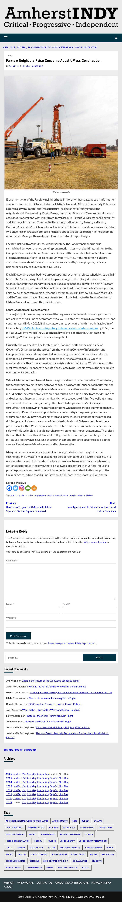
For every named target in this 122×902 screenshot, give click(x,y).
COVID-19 (53, 827)
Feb (19, 773)
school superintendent (55, 861)
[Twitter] (15, 488)
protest (21, 854)
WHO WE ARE (25, 882)
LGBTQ (9, 847)
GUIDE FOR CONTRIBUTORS (71, 882)
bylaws (98, 821)
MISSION (9, 882)
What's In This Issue (67, 867)
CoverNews (82, 896)
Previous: (28, 507)
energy (33, 834)
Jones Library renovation (93, 841)
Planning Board (93, 847)
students (97, 861)
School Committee (15, 861)
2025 (9, 777)
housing (51, 841)
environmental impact (58, 495)
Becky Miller (14, 66)
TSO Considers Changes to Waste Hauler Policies (54, 703)
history (38, 841)
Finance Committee (70, 834)
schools (34, 861)
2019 (9, 802)
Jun (39, 773)
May (33, 773)
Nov (61, 777)
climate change (36, 827)
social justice (80, 861)
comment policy (94, 541)
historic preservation (17, 841)
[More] (34, 488)
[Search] (116, 38)
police (109, 847)
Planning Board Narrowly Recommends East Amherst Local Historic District (71, 692)
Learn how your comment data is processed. (72, 643)
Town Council (13, 867)
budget (85, 821)
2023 (9, 786)
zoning (85, 867)
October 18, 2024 (30, 66)
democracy (69, 827)
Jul (42, 773)
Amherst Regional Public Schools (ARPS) (27, 821)
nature (51, 847)
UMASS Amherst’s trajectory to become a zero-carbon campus (59, 328)
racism (93, 854)
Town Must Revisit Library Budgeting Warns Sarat (63, 727)
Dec (66, 777)
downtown (105, 827)
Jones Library (67, 841)
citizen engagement (37, 495)
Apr (29, 773)
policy (9, 854)
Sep (52, 777)
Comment (12, 560)
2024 (9, 781)
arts (74, 821)
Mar (24, 773)
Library (21, 847)
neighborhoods (77, 495)
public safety (78, 854)
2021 (9, 794)
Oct (56, 777)
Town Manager (34, 867)
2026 (9, 773)
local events (36, 847)
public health (59, 854)
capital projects (19, 495)
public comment (39, 854)
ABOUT (8, 886)
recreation (108, 854)
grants (89, 834)
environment (48, 834)
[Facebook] (9, 488)
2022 (9, 790)
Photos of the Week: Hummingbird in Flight (52, 698)
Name (10, 603)
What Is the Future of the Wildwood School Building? (50, 680)
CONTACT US (44, 882)
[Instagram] (21, 488)
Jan (15, 773)
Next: (92, 507)
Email (66, 603)
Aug (47, 773)
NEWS (10, 56)
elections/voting (15, 834)
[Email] (28, 488)
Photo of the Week (70, 847)
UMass (89, 495)
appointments (60, 821)
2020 (9, 798)
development (87, 827)
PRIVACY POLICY (101, 882)
